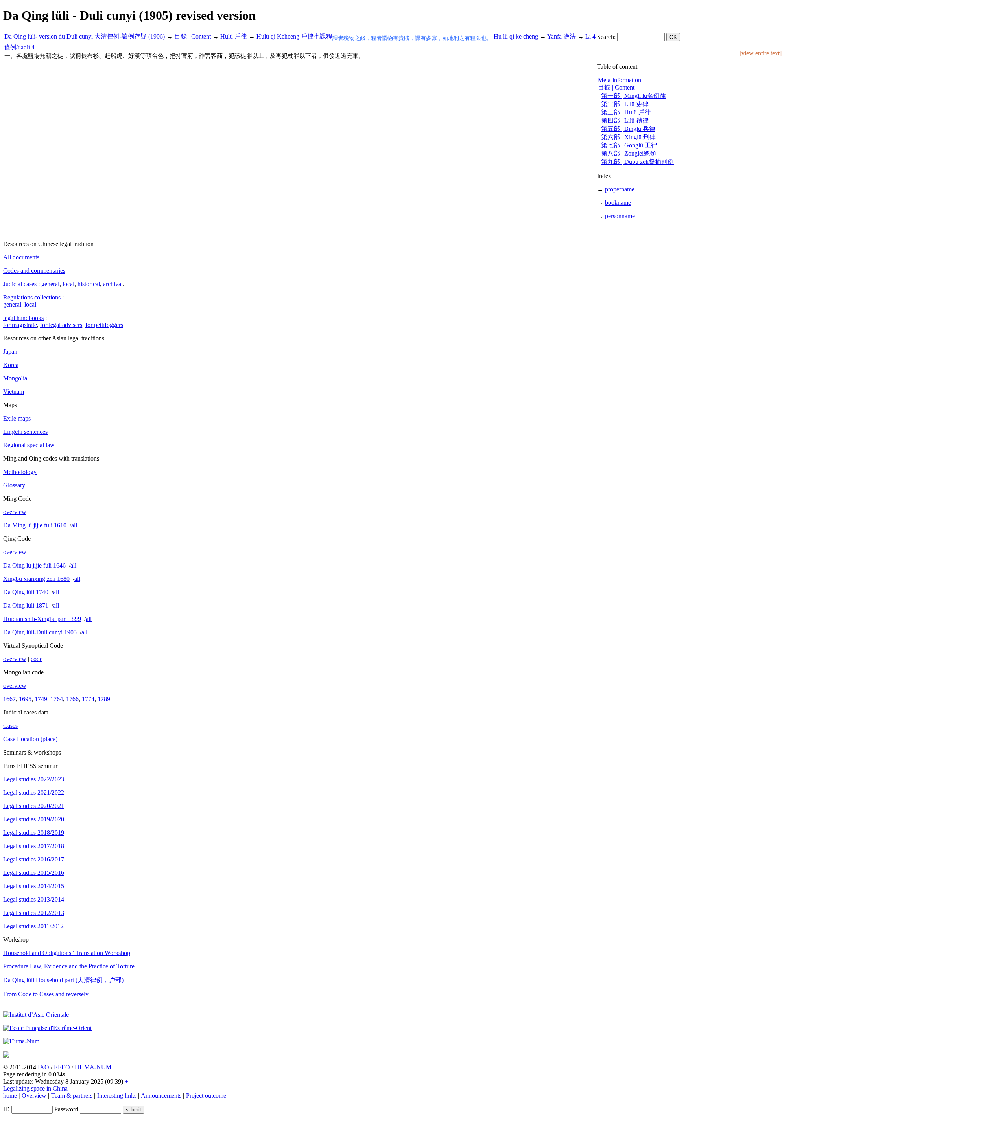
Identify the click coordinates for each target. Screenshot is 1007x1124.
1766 (72, 699)
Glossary (15, 485)
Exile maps (17, 418)
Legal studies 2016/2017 (33, 859)
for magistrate (20, 324)
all (74, 525)
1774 (88, 699)
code (36, 659)
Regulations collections (32, 297)
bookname (618, 202)
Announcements (161, 1095)
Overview (34, 1095)
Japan (10, 351)
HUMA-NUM (93, 1067)
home (10, 1095)
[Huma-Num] (21, 1041)
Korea (10, 365)
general (50, 284)
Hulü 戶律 (233, 36)
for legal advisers (61, 324)
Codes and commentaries (34, 270)
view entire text (760, 53)
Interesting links (116, 1095)
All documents (21, 257)
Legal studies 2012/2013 (33, 912)
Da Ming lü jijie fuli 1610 (34, 525)
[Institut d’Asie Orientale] (36, 1014)
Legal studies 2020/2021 (33, 806)
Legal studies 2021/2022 (33, 792)
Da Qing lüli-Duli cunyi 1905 (40, 632)
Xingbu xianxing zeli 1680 (36, 578)
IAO (43, 1067)
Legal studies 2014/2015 (33, 886)
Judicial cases (20, 284)
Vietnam (13, 391)
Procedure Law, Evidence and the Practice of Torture (69, 966)
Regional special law (29, 445)
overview (14, 512)
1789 (104, 699)
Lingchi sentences (25, 431)
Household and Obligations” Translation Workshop (66, 953)
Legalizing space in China (35, 1088)
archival (113, 284)
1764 (56, 699)
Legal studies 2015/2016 (33, 872)
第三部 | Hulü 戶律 (626, 112)
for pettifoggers (104, 324)
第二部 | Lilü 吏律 (625, 104)
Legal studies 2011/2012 (33, 926)
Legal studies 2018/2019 (33, 832)
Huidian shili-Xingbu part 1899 (42, 618)
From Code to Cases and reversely (46, 994)
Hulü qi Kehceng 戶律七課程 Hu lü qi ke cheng (397, 36)
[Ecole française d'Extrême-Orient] (47, 1028)
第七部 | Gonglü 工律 (629, 145)
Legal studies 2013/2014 (33, 899)
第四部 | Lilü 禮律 (625, 120)
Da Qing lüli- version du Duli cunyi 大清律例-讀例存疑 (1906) (84, 36)
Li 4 (590, 36)
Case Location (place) (30, 739)
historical (88, 284)
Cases (10, 725)
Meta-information (619, 80)
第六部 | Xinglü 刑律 (628, 137)
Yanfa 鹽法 (561, 36)
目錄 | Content (192, 36)
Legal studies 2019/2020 (33, 819)
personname (620, 216)
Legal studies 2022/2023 (33, 779)
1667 (9, 699)
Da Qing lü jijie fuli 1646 (34, 565)
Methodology (20, 471)
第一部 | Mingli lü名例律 (633, 95)
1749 (41, 699)
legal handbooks (23, 317)
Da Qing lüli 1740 (26, 592)
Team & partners (71, 1095)
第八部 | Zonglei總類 (628, 153)
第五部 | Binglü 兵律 (628, 128)
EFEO (62, 1067)
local (68, 284)
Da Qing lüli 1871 (26, 605)
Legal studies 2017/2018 (33, 846)
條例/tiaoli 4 (19, 47)
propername (619, 189)
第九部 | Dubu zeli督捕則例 (637, 161)
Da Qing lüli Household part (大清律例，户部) (63, 980)
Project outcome (206, 1095)
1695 (25, 699)
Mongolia (15, 378)
